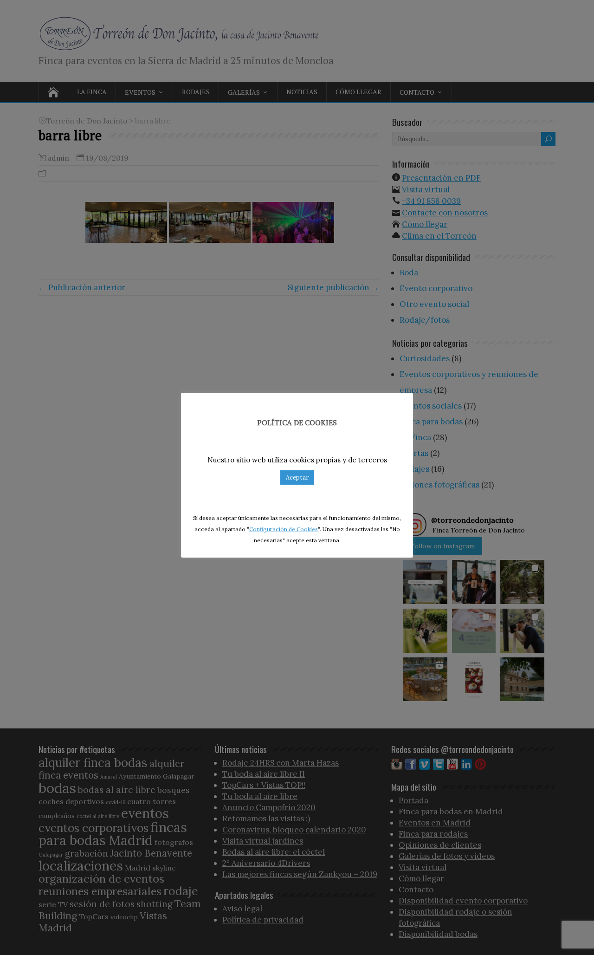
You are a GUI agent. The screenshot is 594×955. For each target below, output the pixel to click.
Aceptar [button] (297, 477)
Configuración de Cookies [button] (283, 529)
